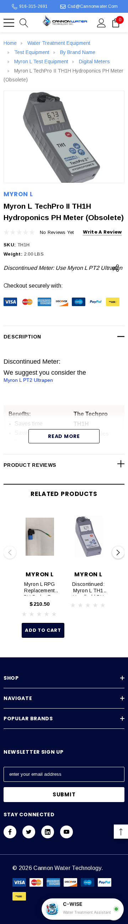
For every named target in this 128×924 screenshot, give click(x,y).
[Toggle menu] (9, 22)
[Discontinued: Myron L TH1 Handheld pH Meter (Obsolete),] (88, 537)
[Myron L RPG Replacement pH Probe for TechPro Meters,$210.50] (39, 537)
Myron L (18, 194)
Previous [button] (10, 552)
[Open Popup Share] (115, 268)
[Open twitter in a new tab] (28, 832)
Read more (64, 436)
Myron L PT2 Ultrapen (28, 380)
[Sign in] (101, 22)
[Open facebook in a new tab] (10, 832)
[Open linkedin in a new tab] (47, 832)
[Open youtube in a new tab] (66, 832)
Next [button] (118, 552)
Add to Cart (43, 630)
